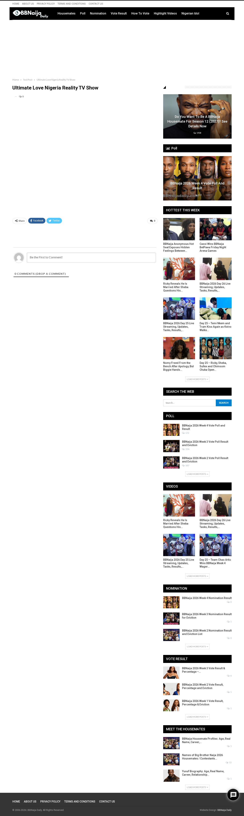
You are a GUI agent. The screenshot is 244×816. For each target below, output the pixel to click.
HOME (15, 3)
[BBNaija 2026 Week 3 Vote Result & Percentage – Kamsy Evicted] (171, 673)
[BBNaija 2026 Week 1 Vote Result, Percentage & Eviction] (171, 705)
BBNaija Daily (225, 810)
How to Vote (140, 13)
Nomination (98, 13)
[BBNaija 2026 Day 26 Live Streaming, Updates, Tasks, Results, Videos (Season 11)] (216, 269)
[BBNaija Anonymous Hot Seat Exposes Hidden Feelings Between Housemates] (179, 229)
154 (187, 449)
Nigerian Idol (190, 13)
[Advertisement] (122, 48)
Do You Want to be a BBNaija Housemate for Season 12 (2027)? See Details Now (197, 121)
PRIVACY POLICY (46, 3)
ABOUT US (28, 3)
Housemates (66, 13)
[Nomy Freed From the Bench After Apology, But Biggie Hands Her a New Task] (179, 348)
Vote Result (119, 13)
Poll (82, 13)
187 (187, 465)
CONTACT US (96, 3)
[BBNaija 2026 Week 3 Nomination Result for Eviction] (171, 618)
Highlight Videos (165, 13)
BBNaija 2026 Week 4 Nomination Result (207, 598)
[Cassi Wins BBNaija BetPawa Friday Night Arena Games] (216, 229)
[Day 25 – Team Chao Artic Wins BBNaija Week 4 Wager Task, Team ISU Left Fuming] (216, 545)
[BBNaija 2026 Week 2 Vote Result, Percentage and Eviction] (171, 689)
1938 (198, 133)
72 (230, 762)
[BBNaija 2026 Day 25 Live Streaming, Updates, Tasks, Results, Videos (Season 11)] (179, 308)
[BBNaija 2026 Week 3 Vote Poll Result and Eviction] (171, 446)
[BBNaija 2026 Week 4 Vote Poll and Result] (197, 178)
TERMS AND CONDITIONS (72, 3)
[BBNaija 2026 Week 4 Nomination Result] (171, 602)
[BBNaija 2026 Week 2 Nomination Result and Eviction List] (171, 635)
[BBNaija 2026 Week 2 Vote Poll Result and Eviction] (171, 462)
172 (199, 195)
